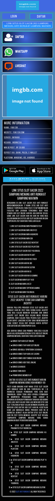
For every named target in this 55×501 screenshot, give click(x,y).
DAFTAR (41, 16)
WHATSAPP (21, 51)
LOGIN (14, 16)
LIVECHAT (20, 66)
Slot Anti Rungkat (23, 491)
